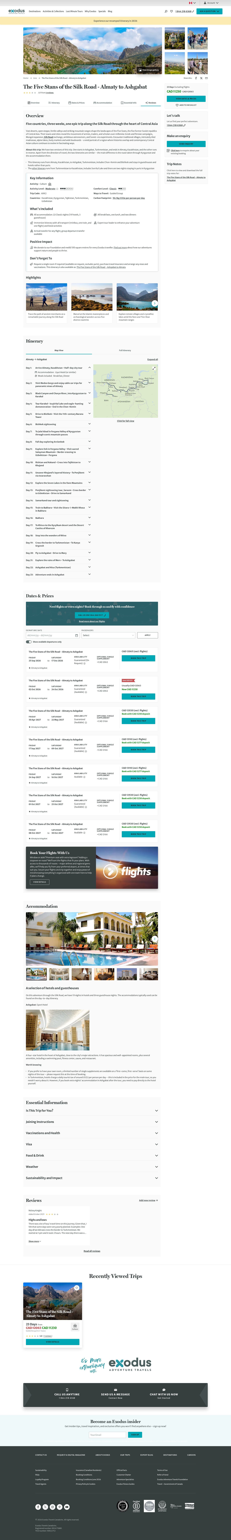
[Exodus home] (17, 11)
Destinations (35, 11)
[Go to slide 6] (149, 974)
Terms (180, 1441)
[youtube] (67, 1507)
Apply (148, 635)
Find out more (120, 247)
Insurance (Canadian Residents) (88, 1470)
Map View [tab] (59, 350)
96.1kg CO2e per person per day (129, 198)
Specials (102, 11)
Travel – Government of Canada (170, 1484)
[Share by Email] (206, 78)
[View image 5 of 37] (198, 63)
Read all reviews (92, 1251)
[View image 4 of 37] (175, 63)
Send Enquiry (186, 144)
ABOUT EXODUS (103, 1455)
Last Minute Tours (74, 11)
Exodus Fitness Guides (125, 1484)
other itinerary (38, 168)
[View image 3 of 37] (198, 38)
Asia (35, 78)
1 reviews (50, 93)
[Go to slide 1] (36, 974)
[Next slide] (155, 303)
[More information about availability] (84, 663)
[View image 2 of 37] (175, 38)
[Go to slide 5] (127, 974)
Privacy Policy (171, 1441)
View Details (39, 882)
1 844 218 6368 (183, 11)
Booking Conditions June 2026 (88, 1479)
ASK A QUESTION (208, 11)
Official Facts (122, 1470)
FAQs (37, 1475)
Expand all (152, 359)
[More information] (57, 189)
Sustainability (41, 1470)
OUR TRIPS (125, 1455)
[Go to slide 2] (59, 974)
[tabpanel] (92, 468)
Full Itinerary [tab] (125, 350)
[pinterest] (59, 1507)
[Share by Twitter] (201, 78)
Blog (110, 11)
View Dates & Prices (186, 99)
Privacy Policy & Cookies (85, 1484)
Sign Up (135, 1435)
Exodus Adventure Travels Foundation (172, 1479)
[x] (45, 1507)
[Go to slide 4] (104, 974)
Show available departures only (47, 642)
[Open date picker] (76, 636)
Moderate (50, 188)
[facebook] (38, 1507)
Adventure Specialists (125, 1479)
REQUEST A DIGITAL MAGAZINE (71, 1455)
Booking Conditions (84, 1475)
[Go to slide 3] (81, 974)
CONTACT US (41, 1455)
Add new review (147, 1200)
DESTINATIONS (170, 1455)
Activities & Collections (53, 11)
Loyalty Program (42, 1479)
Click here (175, 150)
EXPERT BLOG (146, 1455)
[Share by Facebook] (196, 78)
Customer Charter (124, 1475)
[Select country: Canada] (192, 3)
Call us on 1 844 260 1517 (90, 615)
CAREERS (191, 1455)
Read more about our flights (92, 621)
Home (25, 78)
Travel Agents (40, 1484)
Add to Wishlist (188, 105)
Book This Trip (143, 658)
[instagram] (52, 1507)
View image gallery (150, 70)
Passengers (87, 630)
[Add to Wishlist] (76, 1288)
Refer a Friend (162, 1475)
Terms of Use (162, 1470)
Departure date (34, 630)
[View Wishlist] (172, 11)
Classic (112, 188)
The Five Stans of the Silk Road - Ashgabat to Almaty (101, 267)
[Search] (166, 11)
